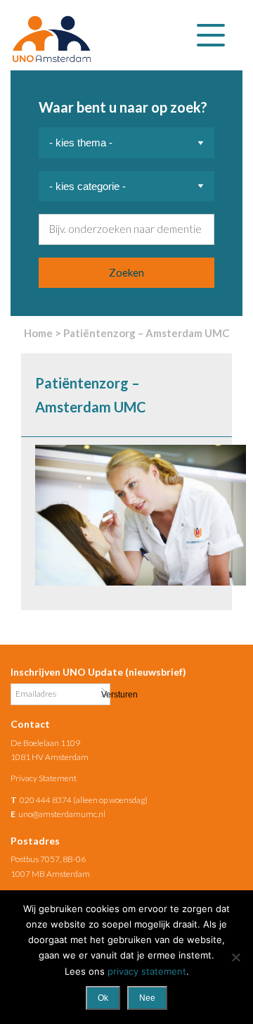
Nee (147, 998)
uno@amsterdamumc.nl (61, 814)
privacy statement (147, 971)
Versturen (104, 693)
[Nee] (235, 957)
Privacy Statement (44, 778)
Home (38, 333)
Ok (103, 998)
